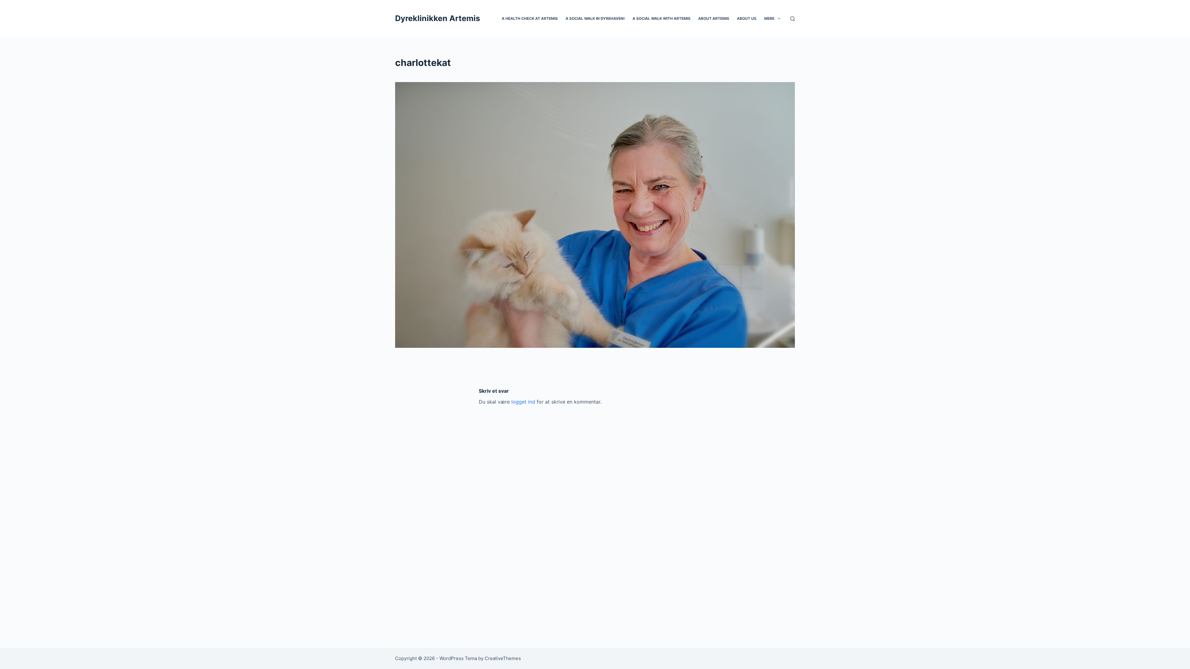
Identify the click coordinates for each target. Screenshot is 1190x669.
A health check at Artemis (530, 18)
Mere (769, 18)
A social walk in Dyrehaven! (595, 18)
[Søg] (792, 18)
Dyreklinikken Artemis (437, 18)
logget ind (523, 402)
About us (746, 18)
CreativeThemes (503, 658)
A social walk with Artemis (661, 18)
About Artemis (713, 18)
